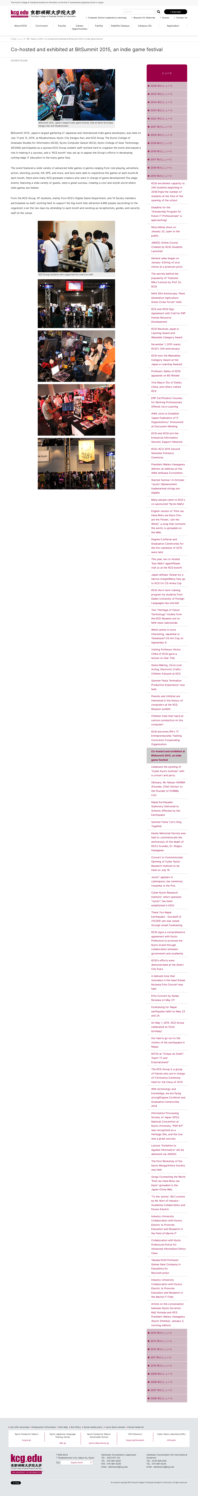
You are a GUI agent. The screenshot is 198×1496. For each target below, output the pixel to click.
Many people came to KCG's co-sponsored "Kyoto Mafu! (168, 502)
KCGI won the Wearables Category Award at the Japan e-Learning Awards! (166, 360)
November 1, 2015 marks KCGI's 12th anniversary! (166, 346)
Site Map (63, 1427)
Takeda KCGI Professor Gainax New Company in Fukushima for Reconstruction (166, 1266)
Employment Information (44, 1427)
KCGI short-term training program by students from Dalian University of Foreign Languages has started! (167, 597)
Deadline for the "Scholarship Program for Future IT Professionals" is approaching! (166, 214)
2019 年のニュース (161, 143)
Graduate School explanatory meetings (107, 17)
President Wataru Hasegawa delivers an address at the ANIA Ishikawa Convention (168, 468)
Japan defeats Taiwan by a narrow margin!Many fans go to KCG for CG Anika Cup (168, 579)
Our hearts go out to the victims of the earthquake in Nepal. (168, 1042)
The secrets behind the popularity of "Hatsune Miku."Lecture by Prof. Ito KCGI (166, 280)
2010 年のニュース (161, 1365)
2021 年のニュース (161, 126)
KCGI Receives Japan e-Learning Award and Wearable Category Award (167, 333)
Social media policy (93, 1427)
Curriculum (42, 25)
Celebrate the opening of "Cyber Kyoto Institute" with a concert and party (167, 771)
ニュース (167, 73)
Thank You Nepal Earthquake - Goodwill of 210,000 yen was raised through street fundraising (166, 919)
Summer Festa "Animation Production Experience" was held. (168, 685)
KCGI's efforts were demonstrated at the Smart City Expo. (167, 964)
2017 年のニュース (161, 159)
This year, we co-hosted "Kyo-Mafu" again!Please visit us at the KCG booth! (166, 563)
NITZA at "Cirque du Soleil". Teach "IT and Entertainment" (167, 1058)
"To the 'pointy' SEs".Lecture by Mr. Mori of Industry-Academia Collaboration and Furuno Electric (168, 1203)
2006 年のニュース (161, 1398)
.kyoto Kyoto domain (115, 1427)
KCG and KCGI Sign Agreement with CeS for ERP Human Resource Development (168, 315)
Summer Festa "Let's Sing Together (166, 824)
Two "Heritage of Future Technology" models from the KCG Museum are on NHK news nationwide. (166, 616)
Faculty (62, 25)
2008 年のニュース (161, 1382)
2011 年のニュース (161, 1357)
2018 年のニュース (161, 151)
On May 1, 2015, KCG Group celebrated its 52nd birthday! (167, 1027)
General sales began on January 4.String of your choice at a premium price (166, 262)
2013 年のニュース (161, 1341)
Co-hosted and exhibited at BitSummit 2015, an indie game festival (168, 755)
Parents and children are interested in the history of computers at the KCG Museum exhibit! (167, 703)
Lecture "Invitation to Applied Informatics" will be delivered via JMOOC (167, 1150)
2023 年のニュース (161, 110)
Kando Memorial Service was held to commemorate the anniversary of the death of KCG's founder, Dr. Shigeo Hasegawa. (168, 842)
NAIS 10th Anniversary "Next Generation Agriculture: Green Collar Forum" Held (168, 297)
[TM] (40, 10)
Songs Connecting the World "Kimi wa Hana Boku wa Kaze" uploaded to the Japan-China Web (168, 1183)
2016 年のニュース (161, 167)
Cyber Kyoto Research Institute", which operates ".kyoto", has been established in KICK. (166, 899)
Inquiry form (77, 1462)
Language (175, 11)
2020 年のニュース (161, 134)
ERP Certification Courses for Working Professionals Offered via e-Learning (166, 402)
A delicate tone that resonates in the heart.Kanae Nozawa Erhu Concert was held (168, 982)
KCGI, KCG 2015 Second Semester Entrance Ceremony (165, 453)
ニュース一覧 (23, 39)
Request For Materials (144, 17)
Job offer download (19, 1427)
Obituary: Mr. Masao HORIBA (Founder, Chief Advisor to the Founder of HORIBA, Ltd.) (168, 789)
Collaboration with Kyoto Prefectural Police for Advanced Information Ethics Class (168, 1247)
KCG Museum (135, 1434)
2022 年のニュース (161, 118)
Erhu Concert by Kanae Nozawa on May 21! (165, 998)
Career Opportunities (79, 27)
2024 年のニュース (161, 102)
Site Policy (76, 1427)
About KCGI (20, 25)
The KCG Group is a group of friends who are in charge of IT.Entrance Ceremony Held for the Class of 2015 (168, 1076)
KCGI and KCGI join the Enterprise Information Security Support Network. (167, 437)
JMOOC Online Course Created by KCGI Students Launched (167, 247)
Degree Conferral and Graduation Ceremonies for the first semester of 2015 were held (167, 546)
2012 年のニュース (161, 1349)
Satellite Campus (120, 25)
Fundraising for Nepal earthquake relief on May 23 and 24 (168, 1011)
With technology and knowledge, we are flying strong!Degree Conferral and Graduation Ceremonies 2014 (168, 1097)
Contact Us (181, 17)
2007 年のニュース (161, 1390)
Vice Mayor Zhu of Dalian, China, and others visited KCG (166, 387)
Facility (99, 25)
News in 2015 (37, 39)
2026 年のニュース (161, 85)
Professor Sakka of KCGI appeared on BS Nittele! (166, 373)
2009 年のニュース (161, 1373)
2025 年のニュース (161, 93)
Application (173, 25)
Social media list (136, 1427)
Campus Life (145, 25)
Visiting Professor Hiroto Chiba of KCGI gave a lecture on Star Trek (166, 654)
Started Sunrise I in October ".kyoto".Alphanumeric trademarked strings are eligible (168, 486)
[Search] (158, 11)
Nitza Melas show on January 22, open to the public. (165, 231)
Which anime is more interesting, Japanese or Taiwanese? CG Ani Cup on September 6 (167, 636)
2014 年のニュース (161, 1332)
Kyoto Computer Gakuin (26, 1434)
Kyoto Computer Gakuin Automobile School (99, 1435)
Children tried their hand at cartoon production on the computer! (167, 720)
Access (165, 17)
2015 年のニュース (161, 175)
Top (14, 39)
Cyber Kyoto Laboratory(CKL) (171, 1434)
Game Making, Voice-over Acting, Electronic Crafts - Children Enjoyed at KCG (167, 669)
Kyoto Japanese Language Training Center (63, 1435)
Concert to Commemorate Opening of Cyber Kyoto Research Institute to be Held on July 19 (167, 864)
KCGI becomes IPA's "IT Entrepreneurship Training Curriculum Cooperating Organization (166, 738)
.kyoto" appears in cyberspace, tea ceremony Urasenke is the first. (167, 881)
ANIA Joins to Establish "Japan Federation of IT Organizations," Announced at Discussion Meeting (167, 420)
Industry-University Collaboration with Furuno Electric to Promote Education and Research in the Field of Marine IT (167, 1225)
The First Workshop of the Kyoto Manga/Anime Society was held (168, 1165)
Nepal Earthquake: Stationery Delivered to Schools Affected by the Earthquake (165, 809)
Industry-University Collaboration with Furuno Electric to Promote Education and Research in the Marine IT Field (167, 1288)
